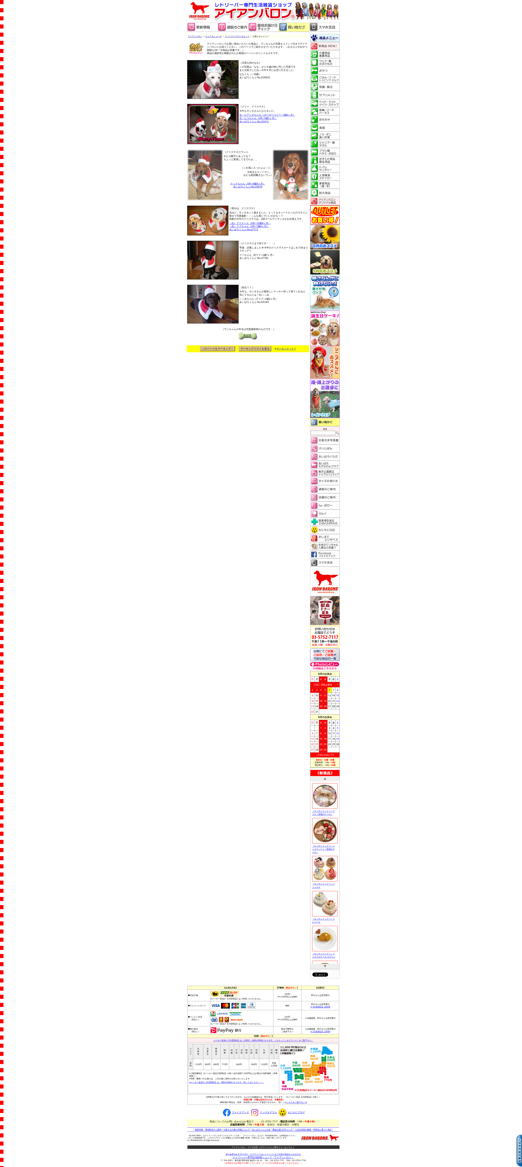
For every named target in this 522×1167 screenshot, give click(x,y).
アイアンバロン (195, 36)
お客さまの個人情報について (236, 1129)
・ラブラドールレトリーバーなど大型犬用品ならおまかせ (263, 1154)
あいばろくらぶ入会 (261, 1129)
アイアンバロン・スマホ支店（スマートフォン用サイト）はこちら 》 (263, 1147)
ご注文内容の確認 (303, 1129)
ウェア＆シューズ (213, 36)
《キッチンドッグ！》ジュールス (323, 875)
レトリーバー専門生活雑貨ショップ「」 (263, 1157)
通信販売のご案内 (213, 1129)
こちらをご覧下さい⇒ (297, 1102)
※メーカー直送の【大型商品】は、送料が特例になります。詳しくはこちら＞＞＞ (226, 1082)
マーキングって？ (286, 348)
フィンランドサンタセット (237, 36)
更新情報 (199, 1129)
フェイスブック (240, 1112)
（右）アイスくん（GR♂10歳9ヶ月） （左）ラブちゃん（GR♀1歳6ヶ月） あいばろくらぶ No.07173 (250, 226)
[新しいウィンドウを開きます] (263, 30)
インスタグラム (268, 1112)
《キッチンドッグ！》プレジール (323, 910)
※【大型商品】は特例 (320, 1006)
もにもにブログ (296, 1112)
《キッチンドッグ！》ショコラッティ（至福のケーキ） (323, 838)
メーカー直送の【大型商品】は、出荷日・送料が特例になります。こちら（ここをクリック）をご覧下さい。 (263, 1040)
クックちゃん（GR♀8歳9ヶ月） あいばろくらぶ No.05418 (247, 185)
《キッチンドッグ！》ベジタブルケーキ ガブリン (323, 945)
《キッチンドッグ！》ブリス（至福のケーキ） (323, 802)
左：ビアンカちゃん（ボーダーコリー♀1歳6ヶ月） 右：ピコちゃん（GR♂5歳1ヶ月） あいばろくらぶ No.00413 (267, 118)
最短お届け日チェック (282, 1129)
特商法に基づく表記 (322, 1129)
